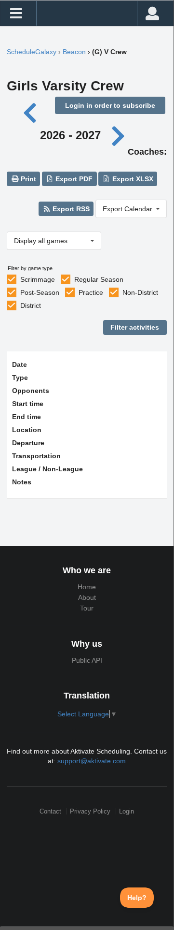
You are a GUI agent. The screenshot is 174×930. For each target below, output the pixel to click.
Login (126, 811)
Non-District (140, 292)
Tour (87, 608)
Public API (87, 660)
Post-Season (39, 292)
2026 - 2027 (70, 135)
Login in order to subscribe (110, 105)
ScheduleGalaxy (31, 52)
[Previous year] (30, 111)
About (87, 597)
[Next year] (118, 135)
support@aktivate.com (91, 761)
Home (87, 587)
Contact (50, 811)
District (30, 305)
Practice (91, 292)
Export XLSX (131, 179)
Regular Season (98, 279)
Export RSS (70, 209)
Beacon (74, 52)
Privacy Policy (90, 811)
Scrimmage (37, 279)
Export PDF (73, 179)
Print (27, 179)
